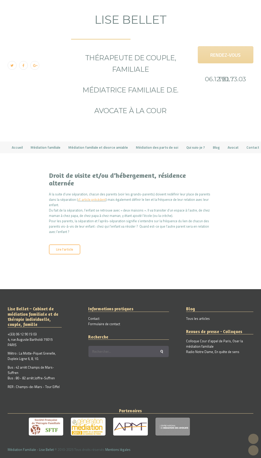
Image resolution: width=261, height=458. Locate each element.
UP (253, 439)
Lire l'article (64, 249)
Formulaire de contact (104, 323)
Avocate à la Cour (130, 111)
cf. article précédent (92, 199)
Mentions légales (117, 449)
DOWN (253, 450)
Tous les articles (198, 318)
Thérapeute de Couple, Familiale (130, 64)
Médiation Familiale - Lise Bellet (31, 449)
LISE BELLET (131, 19)
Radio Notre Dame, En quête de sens (212, 351)
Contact (93, 318)
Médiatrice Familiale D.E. (130, 90)
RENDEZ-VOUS (225, 54)
